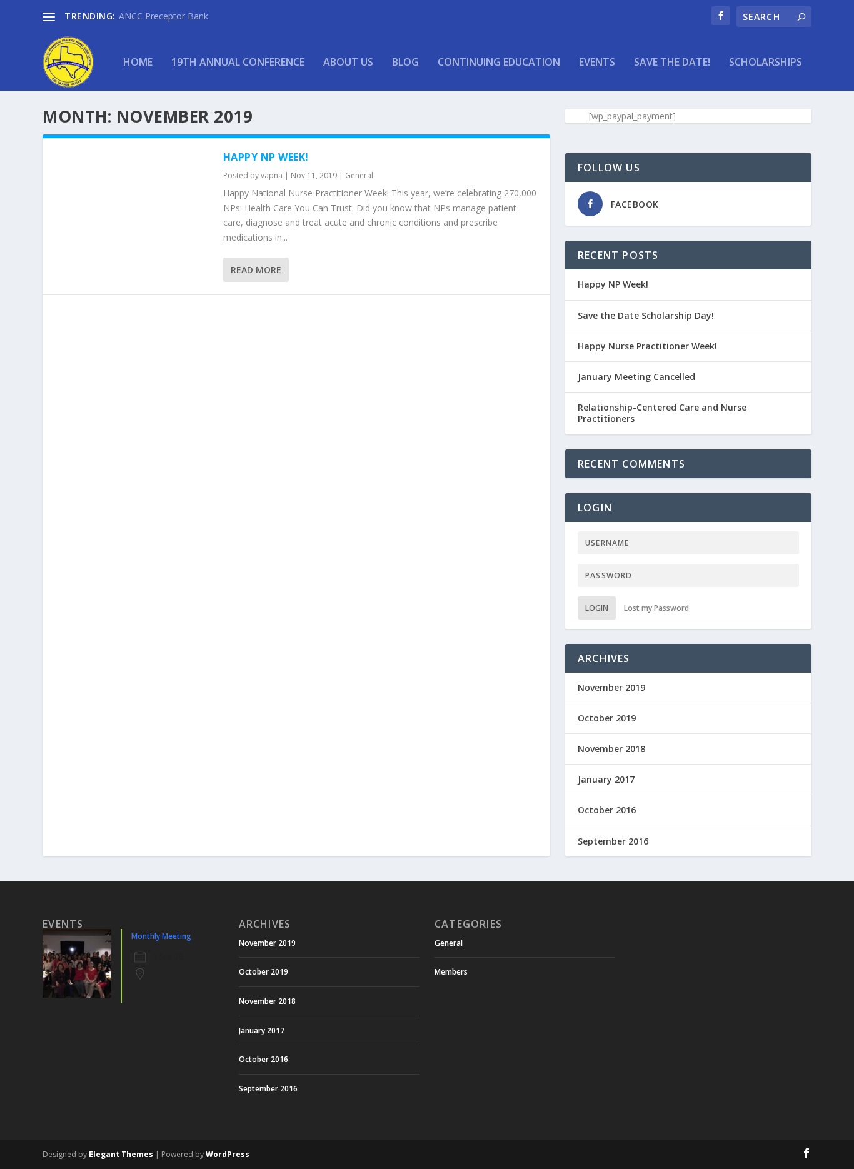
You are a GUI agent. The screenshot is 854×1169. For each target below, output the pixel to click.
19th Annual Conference (237, 63)
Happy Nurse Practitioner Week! (647, 346)
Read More (256, 270)
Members (451, 971)
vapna (272, 175)
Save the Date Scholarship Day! (646, 315)
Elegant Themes (121, 1154)
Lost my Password (656, 608)
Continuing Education (499, 63)
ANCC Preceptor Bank (163, 16)
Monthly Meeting (161, 936)
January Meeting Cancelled (636, 377)
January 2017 (606, 779)
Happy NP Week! (266, 157)
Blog (405, 63)
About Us (348, 63)
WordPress (227, 1154)
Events (597, 63)
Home (138, 63)
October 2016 (607, 810)
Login (596, 608)
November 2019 (611, 687)
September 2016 (613, 841)
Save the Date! (672, 63)
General (359, 175)
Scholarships (765, 63)
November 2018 (611, 749)
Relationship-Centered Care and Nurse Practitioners (662, 412)
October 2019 (607, 718)
